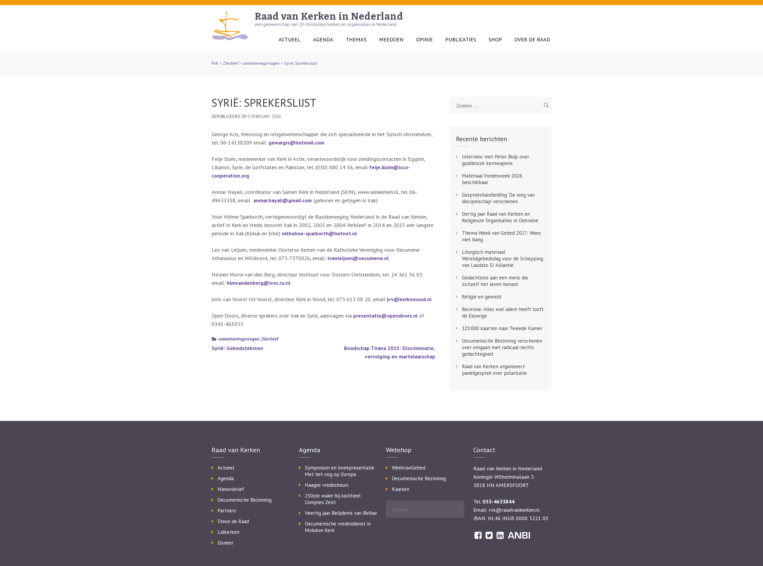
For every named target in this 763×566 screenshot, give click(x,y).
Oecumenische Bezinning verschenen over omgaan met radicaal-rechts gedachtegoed (502, 347)
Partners (227, 510)
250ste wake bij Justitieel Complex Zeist (333, 499)
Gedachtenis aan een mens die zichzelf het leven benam (495, 280)
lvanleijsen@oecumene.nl (357, 258)
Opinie (424, 39)
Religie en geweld (481, 296)
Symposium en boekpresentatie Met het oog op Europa (339, 471)
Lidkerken (228, 532)
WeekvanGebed (408, 467)
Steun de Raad (233, 521)
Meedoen (391, 39)
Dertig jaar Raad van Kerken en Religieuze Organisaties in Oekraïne (500, 217)
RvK (215, 63)
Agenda (323, 39)
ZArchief (230, 63)
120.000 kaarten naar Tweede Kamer (502, 328)
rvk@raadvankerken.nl (514, 509)
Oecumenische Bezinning (245, 500)
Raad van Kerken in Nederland (329, 16)
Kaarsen (400, 489)
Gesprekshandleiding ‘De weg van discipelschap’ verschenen (498, 198)
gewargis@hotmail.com (296, 142)
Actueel (289, 39)
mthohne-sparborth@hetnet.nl (319, 233)
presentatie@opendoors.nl (385, 315)
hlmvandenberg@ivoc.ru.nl (258, 282)
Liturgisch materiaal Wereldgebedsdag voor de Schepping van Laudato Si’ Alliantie (502, 258)
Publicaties (460, 39)
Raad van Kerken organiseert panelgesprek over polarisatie (494, 369)
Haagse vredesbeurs (326, 485)
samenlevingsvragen (261, 63)
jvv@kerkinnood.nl (409, 299)
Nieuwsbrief (231, 489)
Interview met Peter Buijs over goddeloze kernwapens (495, 160)
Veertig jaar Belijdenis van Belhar (341, 513)
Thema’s (356, 39)
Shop (495, 39)
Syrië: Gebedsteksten (237, 348)
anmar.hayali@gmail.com (282, 200)
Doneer (225, 542)
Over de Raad (532, 39)
